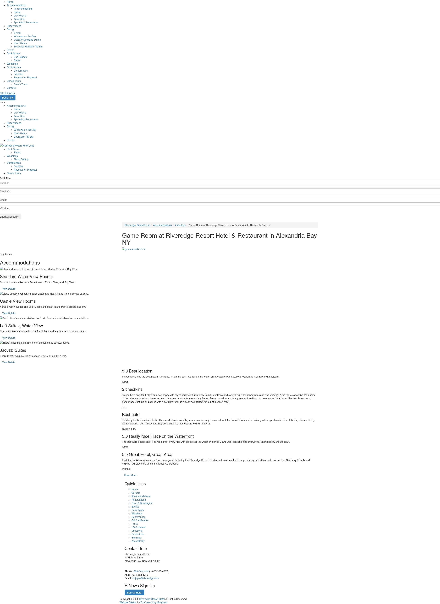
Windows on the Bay (25, 36)
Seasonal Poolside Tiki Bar (28, 46)
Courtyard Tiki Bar (24, 136)
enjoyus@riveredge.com (146, 578)
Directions (136, 530)
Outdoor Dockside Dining (27, 39)
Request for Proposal (25, 77)
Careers (11, 87)
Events (10, 50)
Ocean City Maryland (155, 602)
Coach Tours (14, 81)
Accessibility (138, 541)
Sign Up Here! (134, 592)
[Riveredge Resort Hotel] (17, 145)
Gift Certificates (139, 520)
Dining (10, 29)
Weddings (12, 63)
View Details (8, 288)
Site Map (136, 537)
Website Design (127, 602)
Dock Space (13, 53)
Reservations (14, 26)
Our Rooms (20, 15)
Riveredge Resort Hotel (137, 225)
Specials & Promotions (26, 22)
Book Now (7, 97)
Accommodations (16, 5)
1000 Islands (138, 527)
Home (10, 1)
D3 (142, 602)
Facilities (18, 74)
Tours (134, 523)
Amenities (19, 19)
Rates (17, 12)
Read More (130, 475)
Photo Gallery (21, 159)
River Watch (20, 43)
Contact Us (137, 534)
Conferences (14, 67)
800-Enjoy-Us (141, 571)
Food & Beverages (141, 503)
